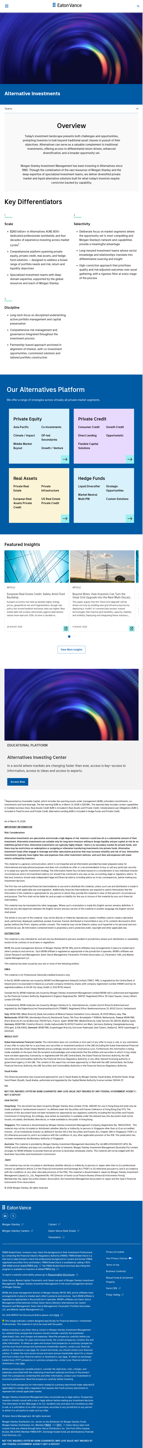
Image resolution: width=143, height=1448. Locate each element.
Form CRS (111, 1288)
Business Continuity (116, 1271)
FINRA (47, 1425)
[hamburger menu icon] (6, 6)
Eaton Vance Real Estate (62, 1230)
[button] (69, 636)
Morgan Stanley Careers (16, 1230)
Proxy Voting (113, 1294)
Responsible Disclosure (61, 1274)
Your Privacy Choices (117, 1258)
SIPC (59, 1425)
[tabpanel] (71, 152)
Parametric (54, 1237)
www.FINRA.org (46, 1269)
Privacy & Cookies (115, 1252)
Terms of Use (112, 1265)
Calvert (52, 1224)
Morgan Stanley (11, 1224)
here (56, 1315)
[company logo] (67, 6)
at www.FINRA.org (27, 1265)
